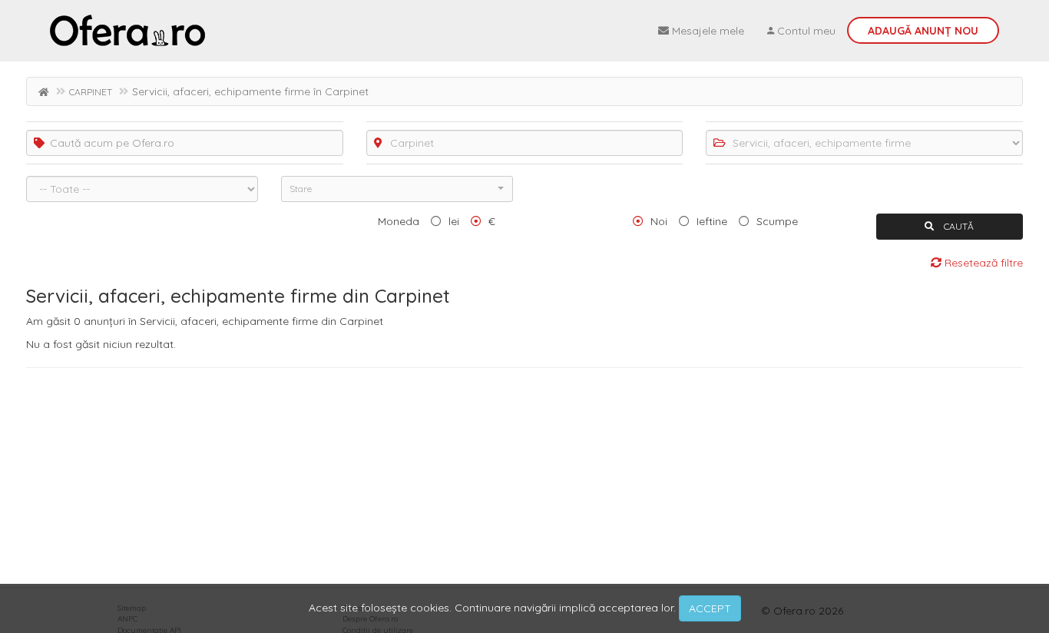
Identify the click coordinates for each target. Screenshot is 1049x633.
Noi (658, 221)
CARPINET (90, 92)
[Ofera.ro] (127, 31)
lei (453, 221)
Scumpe (777, 221)
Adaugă (923, 31)
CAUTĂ (957, 226)
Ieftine (712, 221)
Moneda (398, 221)
